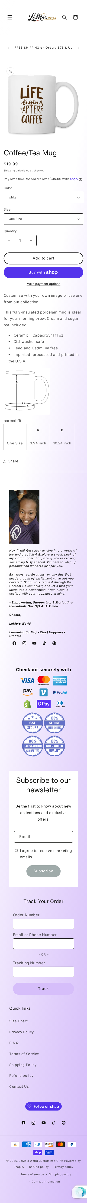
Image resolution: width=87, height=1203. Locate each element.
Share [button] (13, 461)
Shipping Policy (22, 1065)
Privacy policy (63, 1167)
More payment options (44, 284)
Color (8, 188)
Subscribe (43, 871)
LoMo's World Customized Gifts (41, 1160)
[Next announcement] (78, 48)
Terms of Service (24, 1054)
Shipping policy (60, 1174)
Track (43, 988)
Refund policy (21, 1075)
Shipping (9, 170)
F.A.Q (14, 1043)
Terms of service (32, 1174)
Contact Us (19, 1086)
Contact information (46, 1181)
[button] (9, 17)
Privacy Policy (21, 1032)
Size (7, 209)
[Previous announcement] (9, 48)
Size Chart (18, 1021)
